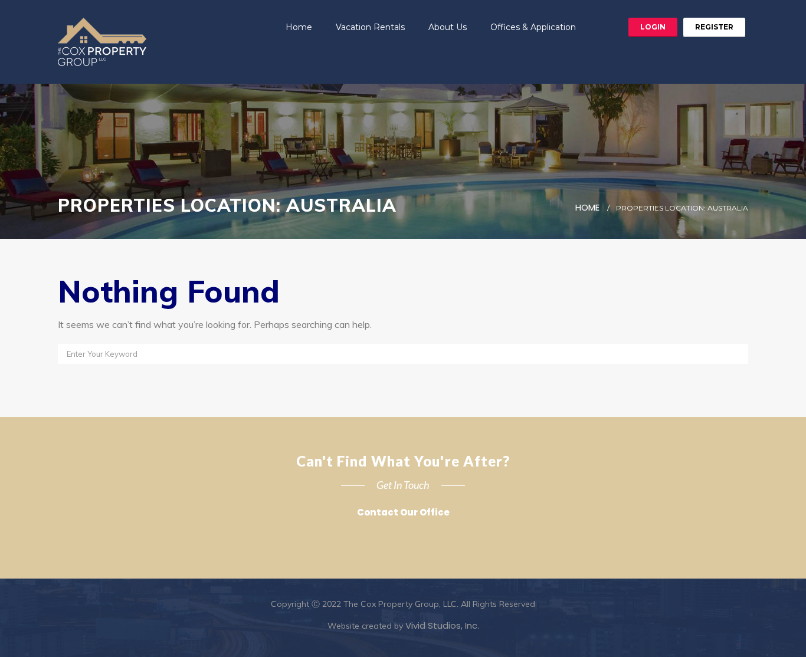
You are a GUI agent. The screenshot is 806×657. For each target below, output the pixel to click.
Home (299, 27)
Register (714, 26)
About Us (447, 27)
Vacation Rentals (370, 27)
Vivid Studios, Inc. (442, 625)
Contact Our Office (403, 512)
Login (653, 26)
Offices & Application (533, 27)
